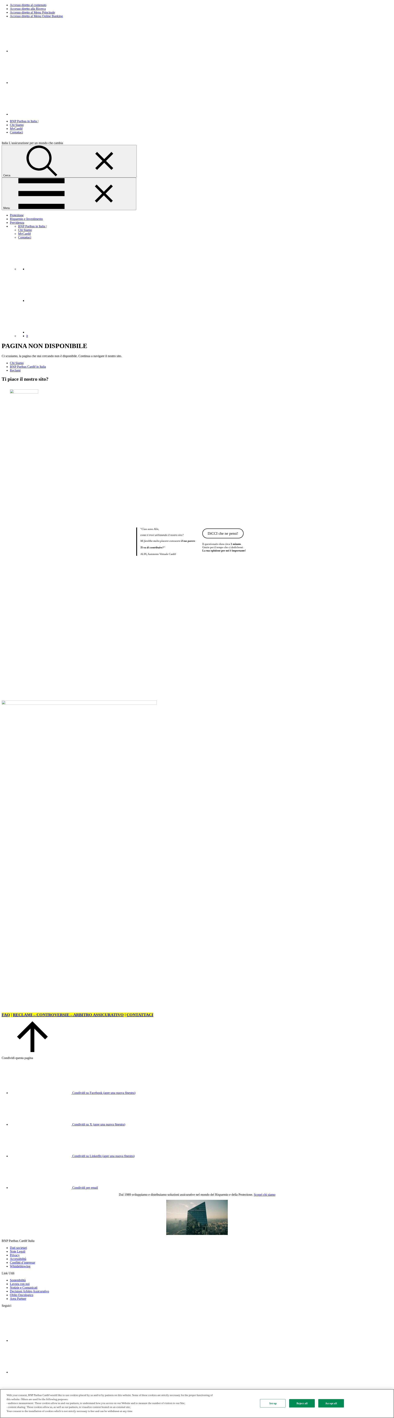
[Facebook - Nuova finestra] (40, 82)
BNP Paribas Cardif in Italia (28, 366)
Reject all (302, 1403)
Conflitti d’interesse (22, 1262)
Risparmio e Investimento (26, 219)
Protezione (17, 215)
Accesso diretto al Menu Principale (32, 12)
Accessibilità (18, 1259)
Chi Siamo (17, 125)
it (27, 336)
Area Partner (18, 1298)
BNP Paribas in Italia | (24, 121)
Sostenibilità (18, 1280)
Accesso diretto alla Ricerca (28, 8)
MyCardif (16, 128)
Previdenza (17, 222)
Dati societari (18, 1247)
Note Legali (17, 1251)
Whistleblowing (20, 1266)
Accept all (331, 1403)
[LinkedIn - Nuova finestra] (40, 51)
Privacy (15, 1255)
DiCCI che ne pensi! (223, 533)
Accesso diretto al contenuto (28, 5)
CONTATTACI (140, 1014)
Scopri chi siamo (264, 1194)
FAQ (6, 1014)
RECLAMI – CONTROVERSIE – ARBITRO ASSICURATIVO (68, 1014)
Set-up (273, 1403)
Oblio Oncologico (21, 1295)
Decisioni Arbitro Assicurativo (29, 1291)
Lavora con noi (20, 1284)
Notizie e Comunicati (23, 1287)
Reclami (15, 370)
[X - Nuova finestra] (40, 114)
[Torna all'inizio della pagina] (32, 1051)
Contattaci (16, 132)
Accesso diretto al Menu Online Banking (36, 16)
